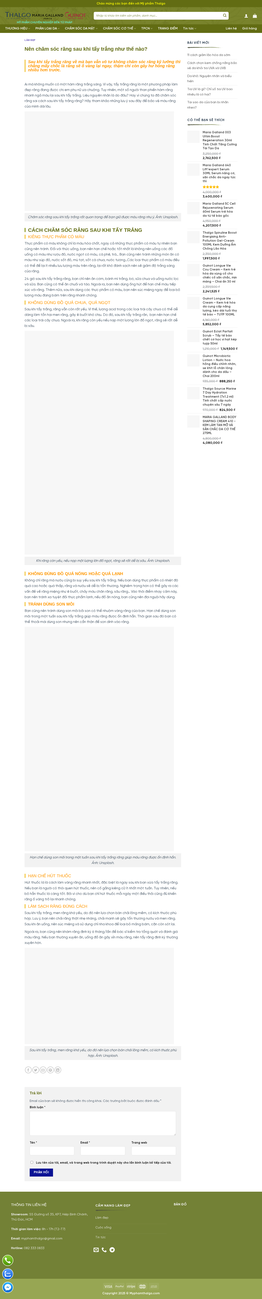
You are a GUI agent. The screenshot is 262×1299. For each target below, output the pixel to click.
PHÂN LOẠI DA (46, 28)
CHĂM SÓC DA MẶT (80, 28)
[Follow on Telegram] (112, 1250)
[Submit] (224, 15)
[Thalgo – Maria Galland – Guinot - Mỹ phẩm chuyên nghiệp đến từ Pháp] (46, 16)
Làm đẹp (30, 40)
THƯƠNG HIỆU (16, 28)
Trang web (139, 1142)
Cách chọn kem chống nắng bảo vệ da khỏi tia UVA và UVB (212, 65)
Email (85, 1142)
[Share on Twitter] (35, 1070)
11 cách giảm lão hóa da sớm (208, 55)
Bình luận (37, 1107)
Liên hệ (231, 28)
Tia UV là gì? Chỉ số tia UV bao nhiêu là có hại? (210, 91)
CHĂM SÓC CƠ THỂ (118, 28)
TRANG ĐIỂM (168, 28)
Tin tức (188, 28)
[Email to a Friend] (43, 1070)
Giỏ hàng (249, 28)
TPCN (145, 28)
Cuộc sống (103, 1227)
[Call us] (104, 1250)
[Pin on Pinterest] (50, 1070)
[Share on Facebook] (28, 1070)
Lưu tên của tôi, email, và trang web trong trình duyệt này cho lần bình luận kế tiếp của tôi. (103, 1162)
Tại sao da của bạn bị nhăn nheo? (207, 105)
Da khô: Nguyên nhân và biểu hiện (209, 78)
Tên (33, 1142)
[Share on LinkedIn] (57, 1070)
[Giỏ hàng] (255, 15)
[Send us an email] (96, 1250)
